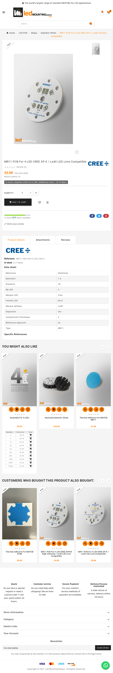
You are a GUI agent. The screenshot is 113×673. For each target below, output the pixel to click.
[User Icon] (102, 12)
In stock (8, 262)
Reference (9, 258)
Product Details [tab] (16, 240)
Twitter (99, 216)
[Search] (90, 23)
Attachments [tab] (43, 240)
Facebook (92, 216)
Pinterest (106, 216)
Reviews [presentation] (65, 240)
